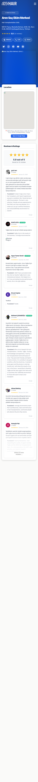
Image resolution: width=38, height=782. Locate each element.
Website (8, 39)
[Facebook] (13, 46)
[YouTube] (18, 46)
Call (19, 39)
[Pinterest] (23, 46)
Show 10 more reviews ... (19, 453)
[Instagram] (8, 46)
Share (28, 39)
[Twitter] (4, 46)
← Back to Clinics (10, 12)
